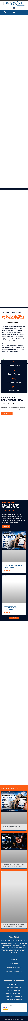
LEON (22, 945)
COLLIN (20, 940)
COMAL (25, 940)
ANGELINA (4, 940)
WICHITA (22, 950)
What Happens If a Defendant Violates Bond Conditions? (14, 607)
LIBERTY (4, 947)
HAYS (19, 943)
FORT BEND (4, 943)
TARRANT (23, 949)
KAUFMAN (17, 945)
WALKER (11, 950)
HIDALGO (24, 943)
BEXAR (10, 940)
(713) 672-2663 (14, 963)
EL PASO (19, 942)
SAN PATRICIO (12, 949)
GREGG (10, 943)
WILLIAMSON (14, 952)
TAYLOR (5, 950)
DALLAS (4, 942)
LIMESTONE (10, 947)
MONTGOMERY (18, 947)
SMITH (18, 949)
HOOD (5, 945)
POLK (24, 947)
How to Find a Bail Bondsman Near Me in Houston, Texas (13, 925)
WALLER (16, 950)
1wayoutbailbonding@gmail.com (14, 971)
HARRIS (15, 943)
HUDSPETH (11, 945)
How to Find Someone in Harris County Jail (11, 827)
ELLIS (14, 942)
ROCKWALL (4, 949)
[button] (14, 8)
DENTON (9, 942)
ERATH (24, 942)
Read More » (7, 570)
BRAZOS (15, 940)
